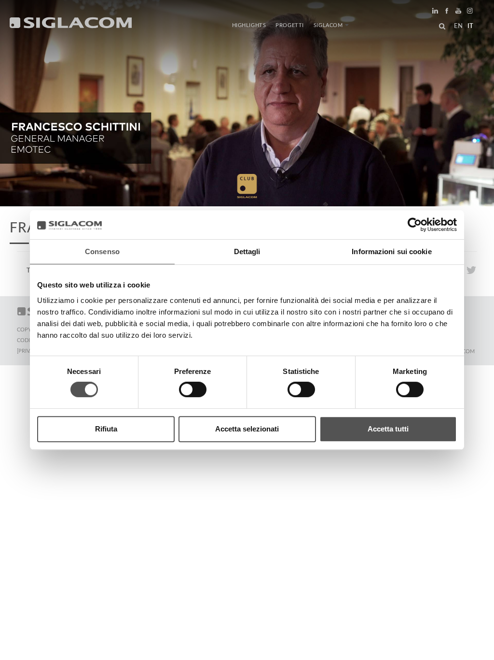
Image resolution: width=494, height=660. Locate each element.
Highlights (249, 25)
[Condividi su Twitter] (471, 269)
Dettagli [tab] (247, 251)
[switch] (192, 389)
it (470, 26)
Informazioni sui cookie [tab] (391, 251)
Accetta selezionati (247, 429)
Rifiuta (106, 429)
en (458, 26)
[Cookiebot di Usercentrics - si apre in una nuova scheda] (414, 224)
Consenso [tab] (102, 251)
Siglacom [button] (328, 25)
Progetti (289, 25)
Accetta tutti (388, 429)
